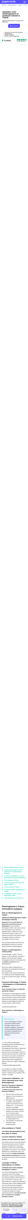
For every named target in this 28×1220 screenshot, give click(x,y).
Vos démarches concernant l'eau (14, 898)
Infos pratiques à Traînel (11, 880)
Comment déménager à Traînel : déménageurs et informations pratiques (13, 871)
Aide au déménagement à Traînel (13, 867)
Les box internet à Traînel (11, 887)
